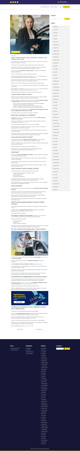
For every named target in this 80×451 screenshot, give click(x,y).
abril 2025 (55, 75)
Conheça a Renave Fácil (45, 6)
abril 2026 (55, 38)
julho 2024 (55, 102)
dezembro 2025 (56, 50)
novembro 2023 (56, 126)
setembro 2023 (56, 132)
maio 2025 (55, 72)
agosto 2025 (44, 369)
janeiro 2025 (55, 84)
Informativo (29, 350)
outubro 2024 (55, 93)
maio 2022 (55, 180)
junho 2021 (55, 189)
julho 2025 (44, 371)
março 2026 (55, 41)
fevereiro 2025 (56, 81)
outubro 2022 (55, 165)
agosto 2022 (55, 171)
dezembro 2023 (56, 123)
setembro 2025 (56, 59)
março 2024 (55, 114)
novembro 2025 (56, 53)
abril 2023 (55, 147)
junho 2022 (55, 177)
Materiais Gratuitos (54, 6)
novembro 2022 (56, 162)
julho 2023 (55, 138)
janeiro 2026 (55, 47)
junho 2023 (55, 141)
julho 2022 (55, 174)
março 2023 (55, 150)
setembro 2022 (56, 168)
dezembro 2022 (56, 159)
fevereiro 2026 (56, 44)
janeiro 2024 (55, 120)
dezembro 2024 (56, 87)
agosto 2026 (55, 26)
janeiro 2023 (55, 156)
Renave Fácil (20, 329)
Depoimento (29, 348)
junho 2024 (55, 105)
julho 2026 (55, 29)
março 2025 (55, 78)
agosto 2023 (55, 135)
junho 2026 (55, 32)
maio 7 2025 (13, 55)
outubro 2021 (55, 186)
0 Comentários (39, 329)
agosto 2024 (55, 99)
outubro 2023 (55, 129)
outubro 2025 (55, 56)
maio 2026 (55, 35)
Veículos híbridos (30, 353)
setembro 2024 (56, 96)
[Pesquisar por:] (57, 19)
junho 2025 (55, 69)
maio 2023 (55, 144)
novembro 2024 (56, 90)
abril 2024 (55, 111)
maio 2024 (55, 108)
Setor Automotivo (15, 51)
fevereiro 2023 (56, 153)
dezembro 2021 (56, 183)
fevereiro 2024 (56, 117)
